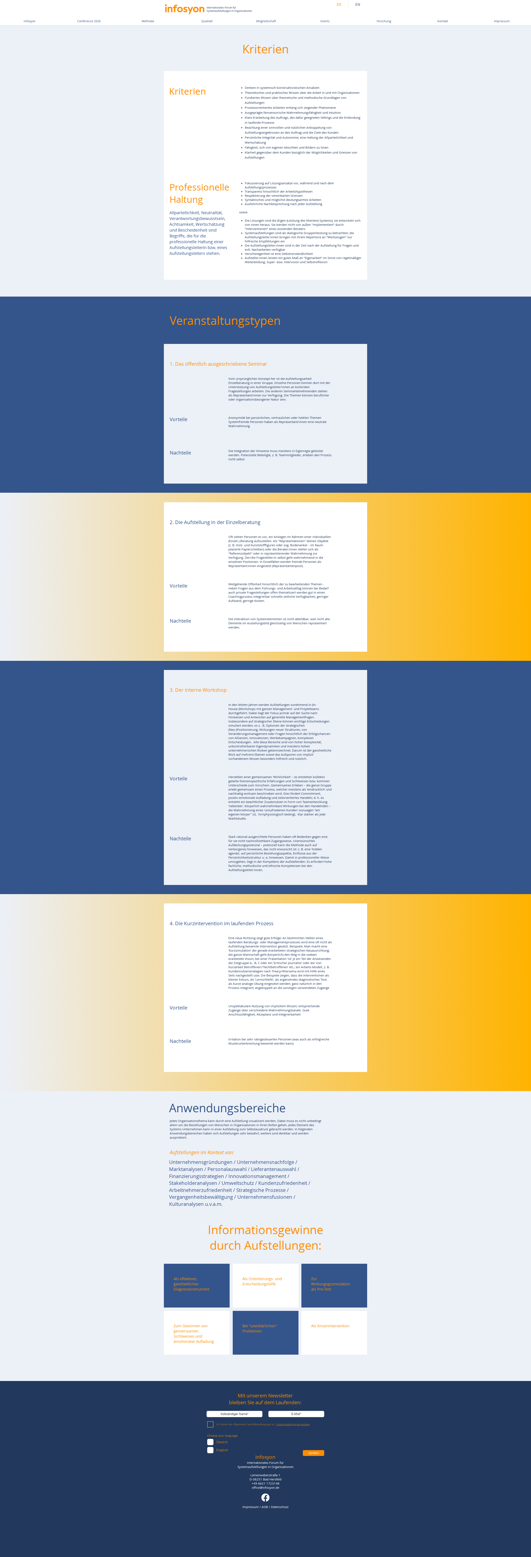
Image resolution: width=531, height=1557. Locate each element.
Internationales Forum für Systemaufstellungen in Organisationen (229, 9)
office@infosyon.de (265, 1487)
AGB (265, 1507)
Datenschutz (280, 1507)
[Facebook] (265, 1497)
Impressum (250, 1507)
